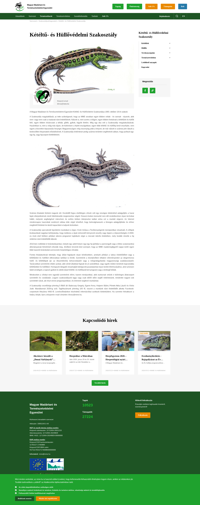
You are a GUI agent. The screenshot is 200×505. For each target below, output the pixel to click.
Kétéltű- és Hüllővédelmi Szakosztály (72, 21)
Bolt (182, 6)
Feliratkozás (143, 415)
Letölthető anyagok (149, 62)
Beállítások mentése (24, 498)
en (183, 16)
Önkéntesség (134, 6)
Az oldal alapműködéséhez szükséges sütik (36, 487)
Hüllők (144, 48)
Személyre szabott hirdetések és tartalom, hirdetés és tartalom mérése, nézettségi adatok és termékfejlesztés (62, 490)
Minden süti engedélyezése (48, 498)
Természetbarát (46, 16)
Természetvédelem (148, 58)
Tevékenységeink (148, 53)
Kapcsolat (145, 67)
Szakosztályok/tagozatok (48, 21)
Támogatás (168, 6)
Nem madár (108, 333)
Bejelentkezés (164, 16)
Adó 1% (151, 6)
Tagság (118, 6)
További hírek (100, 383)
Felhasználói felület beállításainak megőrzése (37, 493)
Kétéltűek (145, 43)
